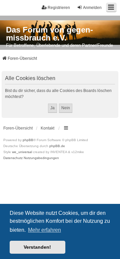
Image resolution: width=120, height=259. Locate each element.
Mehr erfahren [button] (44, 230)
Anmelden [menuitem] (92, 7)
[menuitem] (13, 158)
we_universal (22, 152)
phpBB (28, 140)
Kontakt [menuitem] (47, 128)
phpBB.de (57, 146)
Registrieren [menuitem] (59, 7)
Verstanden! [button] (37, 247)
